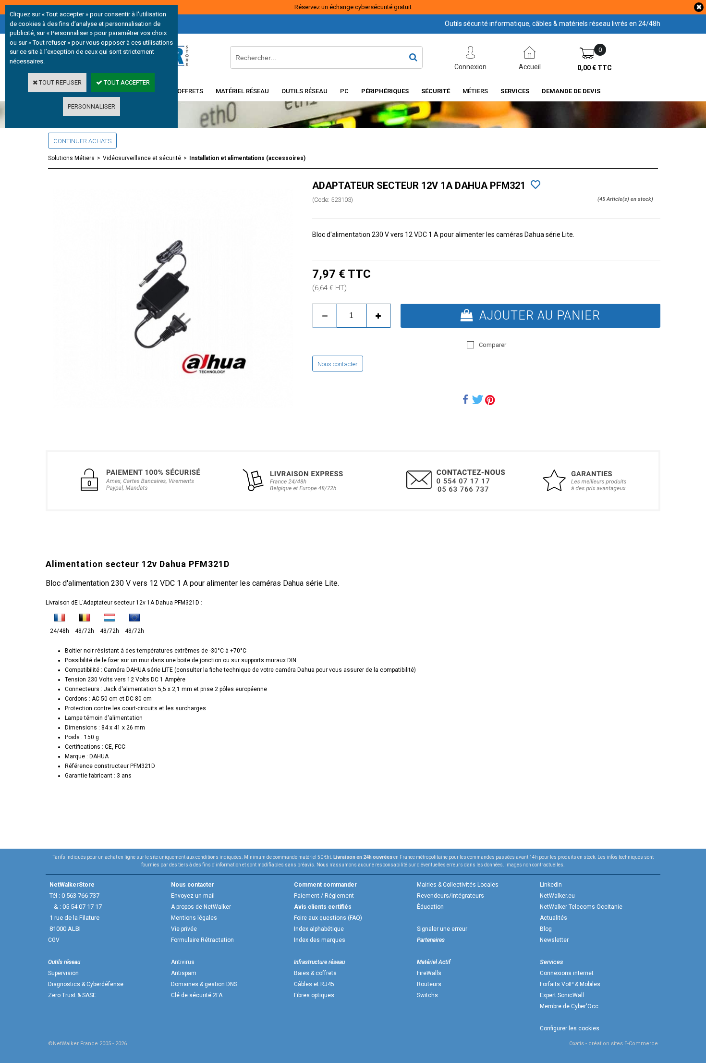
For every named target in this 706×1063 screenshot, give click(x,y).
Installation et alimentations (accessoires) (247, 158)
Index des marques (319, 940)
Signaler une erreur (442, 929)
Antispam (183, 973)
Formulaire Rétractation (202, 940)
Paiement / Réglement (324, 895)
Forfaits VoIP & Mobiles (570, 984)
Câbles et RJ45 (314, 984)
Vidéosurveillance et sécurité (142, 158)
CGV (54, 940)
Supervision (63, 973)
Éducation (430, 906)
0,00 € (594, 68)
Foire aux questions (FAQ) (328, 918)
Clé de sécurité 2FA (196, 995)
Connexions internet (567, 973)
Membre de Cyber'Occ (569, 1006)
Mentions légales (194, 918)
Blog (546, 929)
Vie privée (184, 929)
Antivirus (183, 962)
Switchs (427, 995)
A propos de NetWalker (201, 906)
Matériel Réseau (242, 91)
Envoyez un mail (193, 895)
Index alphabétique (319, 929)
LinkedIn (551, 884)
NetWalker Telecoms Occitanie (581, 906)
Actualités (553, 918)
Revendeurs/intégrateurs (450, 895)
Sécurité (435, 91)
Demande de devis (571, 91)
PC (344, 91)
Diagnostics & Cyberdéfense (85, 984)
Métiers (475, 91)
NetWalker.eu (557, 895)
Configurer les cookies (569, 1028)
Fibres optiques (314, 995)
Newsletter (554, 940)
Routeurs (429, 984)
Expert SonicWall (562, 995)
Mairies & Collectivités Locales (458, 884)
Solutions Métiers (71, 158)
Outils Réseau (304, 91)
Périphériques (385, 91)
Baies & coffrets (315, 973)
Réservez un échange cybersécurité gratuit (353, 7)
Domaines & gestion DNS (204, 984)
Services (514, 91)
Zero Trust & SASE (72, 995)
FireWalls (429, 973)
